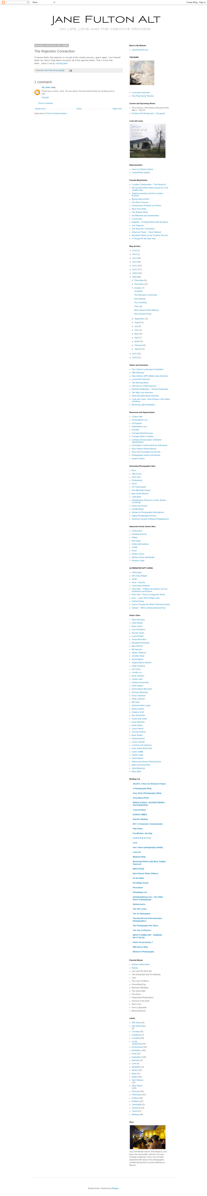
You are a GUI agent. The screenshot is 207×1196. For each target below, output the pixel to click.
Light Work (136, 497)
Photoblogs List (140, 892)
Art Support (137, 423)
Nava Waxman (138, 722)
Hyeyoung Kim (138, 738)
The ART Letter (140, 909)
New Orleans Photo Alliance (146, 310)
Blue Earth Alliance (140, 493)
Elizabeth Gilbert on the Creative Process (150, 235)
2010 (134, 269)
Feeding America (139, 534)
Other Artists (137, 1086)
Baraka (135, 968)
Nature (135, 1077)
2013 (134, 258)
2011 (134, 266)
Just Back (138, 291)
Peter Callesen (138, 699)
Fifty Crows (137, 474)
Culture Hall (137, 417)
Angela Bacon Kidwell (141, 662)
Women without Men (141, 964)
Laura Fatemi (137, 729)
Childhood (136, 1035)
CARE (134, 547)
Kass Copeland (138, 695)
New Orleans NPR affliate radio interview (150, 376)
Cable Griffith (137, 752)
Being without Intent (140, 199)
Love (134, 1063)
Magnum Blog (139, 857)
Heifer (134, 579)
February (139, 345)
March (138, 341)
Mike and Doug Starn (141, 765)
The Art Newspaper (142, 914)
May (137, 334)
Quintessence (139, 904)
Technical (136, 1108)
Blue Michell (137, 646)
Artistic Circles (138, 554)
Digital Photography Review (144, 516)
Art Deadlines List (139, 420)
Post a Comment (45, 103)
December (139, 280)
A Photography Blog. (142, 788)
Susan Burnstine (139, 639)
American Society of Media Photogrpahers (150, 519)
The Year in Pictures (142, 930)
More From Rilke (139, 209)
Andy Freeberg (138, 666)
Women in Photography (143, 952)
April (137, 338)
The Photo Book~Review (143, 96)
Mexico (135, 1070)
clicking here (61, 63)
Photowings (137, 480)
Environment (137, 1047)
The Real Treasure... (141, 202)
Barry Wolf (136, 771)
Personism (138, 887)
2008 (134, 277)
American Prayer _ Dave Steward (146, 232)
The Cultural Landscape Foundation (147, 369)
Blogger (115, 1188)
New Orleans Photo (142, 314)
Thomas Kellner (139, 732)
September (140, 319)
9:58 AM (45, 97)
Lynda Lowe (137, 679)
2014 (134, 254)
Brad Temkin (137, 735)
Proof (134, 484)
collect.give (137, 572)
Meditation (136, 1067)
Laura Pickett (137, 636)
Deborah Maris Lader (141, 705)
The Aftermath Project (141, 490)
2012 (134, 262)
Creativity (136, 1038)
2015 (134, 250)
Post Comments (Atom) (56, 113)
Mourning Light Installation (143, 405)
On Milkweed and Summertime (145, 215)
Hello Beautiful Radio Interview (145, 396)
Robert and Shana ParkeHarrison (146, 762)
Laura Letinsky (138, 742)
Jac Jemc (46, 87)
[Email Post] (70, 70)
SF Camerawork (139, 487)
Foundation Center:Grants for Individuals (149, 445)
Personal (136, 1091)
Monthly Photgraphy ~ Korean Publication (150, 389)
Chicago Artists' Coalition (143, 436)
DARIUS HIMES (140, 814)
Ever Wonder (140, 299)
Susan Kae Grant (139, 719)
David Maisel (137, 659)
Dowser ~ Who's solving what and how (149, 608)
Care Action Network (141, 586)
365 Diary (136, 1022)
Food (134, 1054)
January (138, 349)
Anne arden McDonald (142, 748)
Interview (136, 1060)
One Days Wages (139, 576)
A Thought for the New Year (144, 238)
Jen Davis (136, 669)
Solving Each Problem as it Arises (146, 205)
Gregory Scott (138, 712)
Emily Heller (137, 725)
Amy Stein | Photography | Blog (147, 793)
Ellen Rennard (138, 620)
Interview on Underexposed (144, 386)
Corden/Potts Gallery (141, 172)
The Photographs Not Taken (145, 926)
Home (79, 109)
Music (134, 1073)
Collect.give (137, 531)
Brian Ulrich (137, 626)
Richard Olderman (140, 692)
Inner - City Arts (138, 582)
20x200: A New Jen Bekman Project (149, 784)
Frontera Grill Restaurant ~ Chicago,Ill (148, 113)
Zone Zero (136, 477)
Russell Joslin (138, 633)
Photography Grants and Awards (146, 455)
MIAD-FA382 (138, 869)
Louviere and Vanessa (142, 745)
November (139, 284)
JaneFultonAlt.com (140, 50)
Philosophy (137, 1095)
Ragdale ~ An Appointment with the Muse (150, 222)
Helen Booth (137, 623)
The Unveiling (140, 302)
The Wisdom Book (140, 212)
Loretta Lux (137, 672)
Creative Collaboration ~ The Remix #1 (149, 184)
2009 (134, 273)
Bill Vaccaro (137, 649)
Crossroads (137, 219)
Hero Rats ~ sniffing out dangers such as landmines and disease (149, 590)
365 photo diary (139, 1026)
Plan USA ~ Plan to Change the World (148, 594)
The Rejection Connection (143, 229)
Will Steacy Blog (140, 947)
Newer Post (40, 109)
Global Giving (138, 601)
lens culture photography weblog (148, 847)
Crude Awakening (137, 1042)
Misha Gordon (138, 709)
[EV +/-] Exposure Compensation (148, 824)
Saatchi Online (138, 458)
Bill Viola (136, 702)
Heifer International (140, 544)
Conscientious (139, 810)
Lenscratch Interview (141, 92)
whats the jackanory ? (143, 942)
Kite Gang (136, 541)
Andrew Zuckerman (140, 682)
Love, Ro (137, 852)
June (137, 330)
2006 (134, 357)
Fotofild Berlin (138, 509)
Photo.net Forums (139, 506)
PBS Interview (138, 373)
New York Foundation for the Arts (146, 452)
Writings (135, 1114)
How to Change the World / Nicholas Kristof (151, 604)
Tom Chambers (138, 629)
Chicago (135, 1031)
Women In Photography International (148, 512)
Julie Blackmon (138, 768)
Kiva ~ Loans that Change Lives (146, 598)
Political (135, 1098)
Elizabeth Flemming (140, 643)
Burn (134, 470)
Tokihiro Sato (137, 755)
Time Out (138, 306)
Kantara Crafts (138, 560)
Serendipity (137, 1104)
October (138, 288)
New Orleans (137, 1080)
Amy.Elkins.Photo (141, 798)
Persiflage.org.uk (140, 883)
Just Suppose (138, 225)
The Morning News (140, 383)
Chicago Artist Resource (142, 433)
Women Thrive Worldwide (143, 557)
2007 (134, 354)
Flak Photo (137, 829)
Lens (135, 843)
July (137, 326)
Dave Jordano (138, 676)
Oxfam (134, 537)
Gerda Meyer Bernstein (142, 689)
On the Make (138, 878)
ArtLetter (135, 430)
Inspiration (136, 1057)
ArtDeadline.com (139, 426)
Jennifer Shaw (138, 656)
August (138, 322)
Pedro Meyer (137, 686)
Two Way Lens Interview (142, 392)
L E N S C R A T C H (142, 838)
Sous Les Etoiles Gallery (142, 169)
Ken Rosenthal (138, 715)
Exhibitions (137, 1050)
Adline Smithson (139, 653)
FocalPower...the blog (142, 833)
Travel (134, 1111)
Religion (135, 1101)
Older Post (117, 109)
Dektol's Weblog (140, 819)
